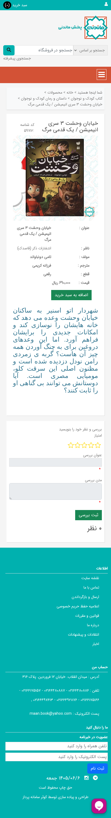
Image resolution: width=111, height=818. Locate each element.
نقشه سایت (90, 578)
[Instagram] (86, 777)
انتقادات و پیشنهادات (83, 635)
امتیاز (98, 435)
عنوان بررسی (92, 455)
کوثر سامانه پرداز (35, 797)
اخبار (95, 644)
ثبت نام (97, 768)
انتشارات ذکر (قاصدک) (34, 248)
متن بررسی (93, 480)
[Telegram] (95, 777)
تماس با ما (91, 587)
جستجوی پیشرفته (17, 58)
